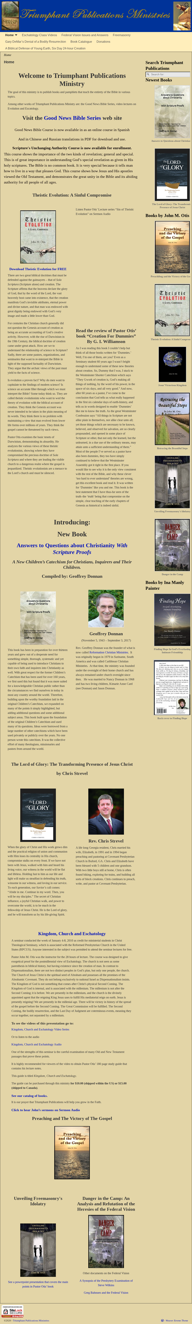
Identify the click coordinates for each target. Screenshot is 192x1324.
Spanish (124, 130)
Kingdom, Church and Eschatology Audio (36, 1044)
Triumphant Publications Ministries (31, 1320)
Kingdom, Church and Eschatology (72, 933)
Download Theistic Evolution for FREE (38, 269)
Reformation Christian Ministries (108, 652)
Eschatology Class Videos (39, 35)
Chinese (35, 139)
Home (9, 35)
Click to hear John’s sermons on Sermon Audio (45, 1110)
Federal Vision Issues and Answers (85, 35)
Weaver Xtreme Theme (177, 1320)
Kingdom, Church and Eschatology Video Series (40, 1029)
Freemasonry (121, 35)
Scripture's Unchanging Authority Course (46, 148)
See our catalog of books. (29, 1096)
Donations (103, 41)
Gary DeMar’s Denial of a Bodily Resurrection (35, 41)
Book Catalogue (81, 41)
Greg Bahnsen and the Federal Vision (106, 1292)
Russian (55, 139)
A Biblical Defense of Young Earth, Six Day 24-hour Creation (45, 48)
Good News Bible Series (72, 118)
